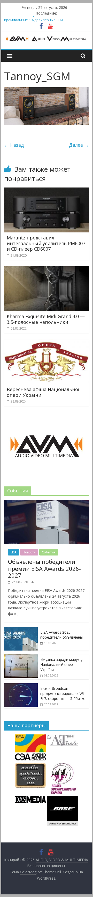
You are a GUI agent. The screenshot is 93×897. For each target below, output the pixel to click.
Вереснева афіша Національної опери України (43, 392)
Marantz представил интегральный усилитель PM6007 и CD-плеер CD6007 (46, 243)
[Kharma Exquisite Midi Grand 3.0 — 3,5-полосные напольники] (46, 269)
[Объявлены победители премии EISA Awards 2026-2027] (46, 502)
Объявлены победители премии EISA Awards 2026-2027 (44, 568)
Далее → (79, 145)
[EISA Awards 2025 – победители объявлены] (21, 629)
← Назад (14, 145)
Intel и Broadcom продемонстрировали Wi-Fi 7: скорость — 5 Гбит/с (62, 693)
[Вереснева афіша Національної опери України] (46, 342)
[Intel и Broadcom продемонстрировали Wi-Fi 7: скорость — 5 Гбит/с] (21, 686)
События (49, 552)
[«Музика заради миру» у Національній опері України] (21, 657)
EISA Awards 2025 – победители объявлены (61, 635)
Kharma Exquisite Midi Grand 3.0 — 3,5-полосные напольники (46, 319)
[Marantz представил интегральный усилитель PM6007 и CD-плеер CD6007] (46, 190)
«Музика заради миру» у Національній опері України (61, 664)
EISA (14, 552)
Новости (29, 552)
